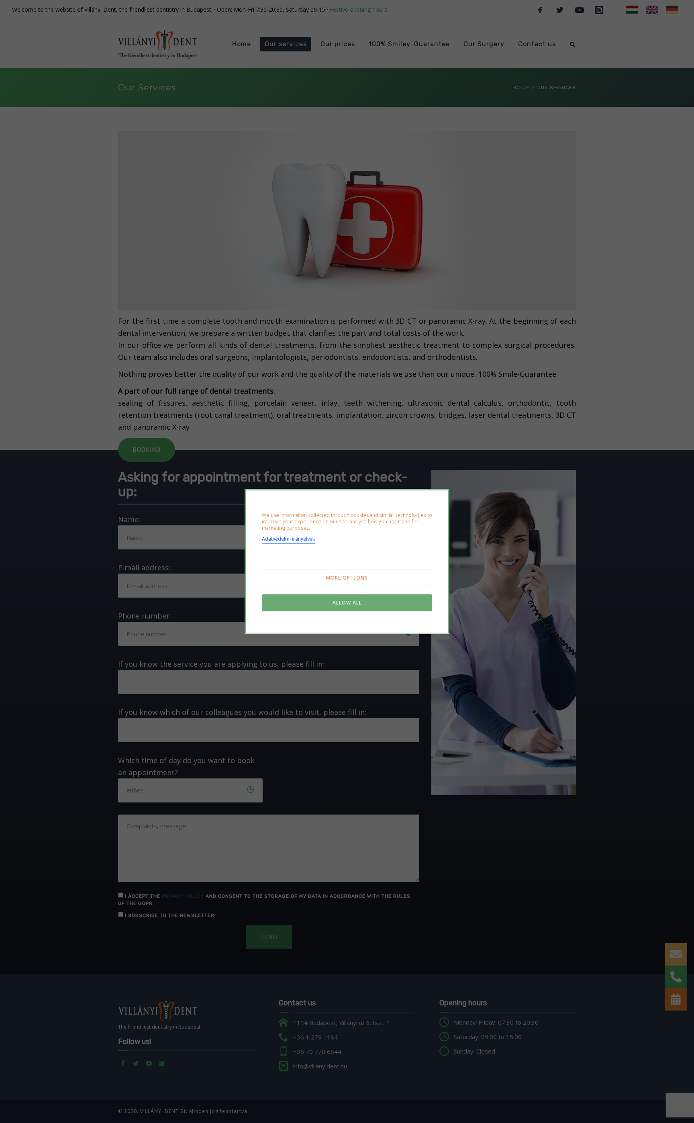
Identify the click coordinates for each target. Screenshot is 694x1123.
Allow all (347, 602)
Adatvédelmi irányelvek (288, 538)
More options (347, 577)
